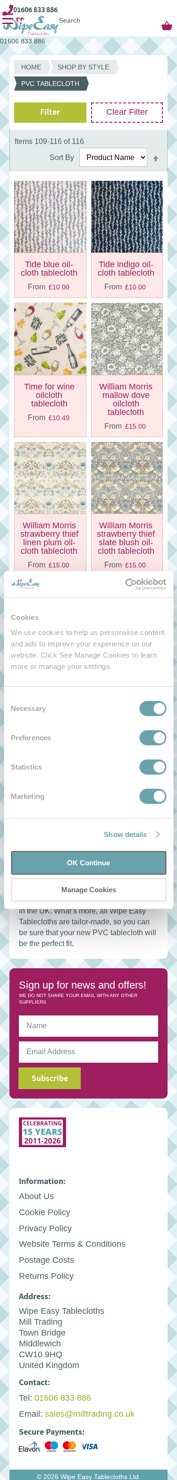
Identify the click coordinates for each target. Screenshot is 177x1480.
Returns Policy (46, 1280)
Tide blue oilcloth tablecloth (49, 273)
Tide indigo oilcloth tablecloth (126, 273)
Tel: (25, 1402)
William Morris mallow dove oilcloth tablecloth (125, 404)
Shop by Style (83, 72)
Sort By (62, 162)
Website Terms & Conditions (72, 1248)
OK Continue (88, 862)
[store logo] (61, 26)
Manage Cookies (88, 890)
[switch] (152, 738)
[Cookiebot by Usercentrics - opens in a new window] (126, 584)
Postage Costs (46, 1264)
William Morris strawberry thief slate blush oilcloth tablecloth (126, 543)
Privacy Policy (45, 1233)
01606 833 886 (35, 10)
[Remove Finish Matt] (19, 137)
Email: (30, 1418)
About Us (36, 1201)
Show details (125, 834)
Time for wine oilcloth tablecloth (49, 400)
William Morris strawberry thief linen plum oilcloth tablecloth (49, 543)
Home (31, 72)
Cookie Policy (44, 1217)
